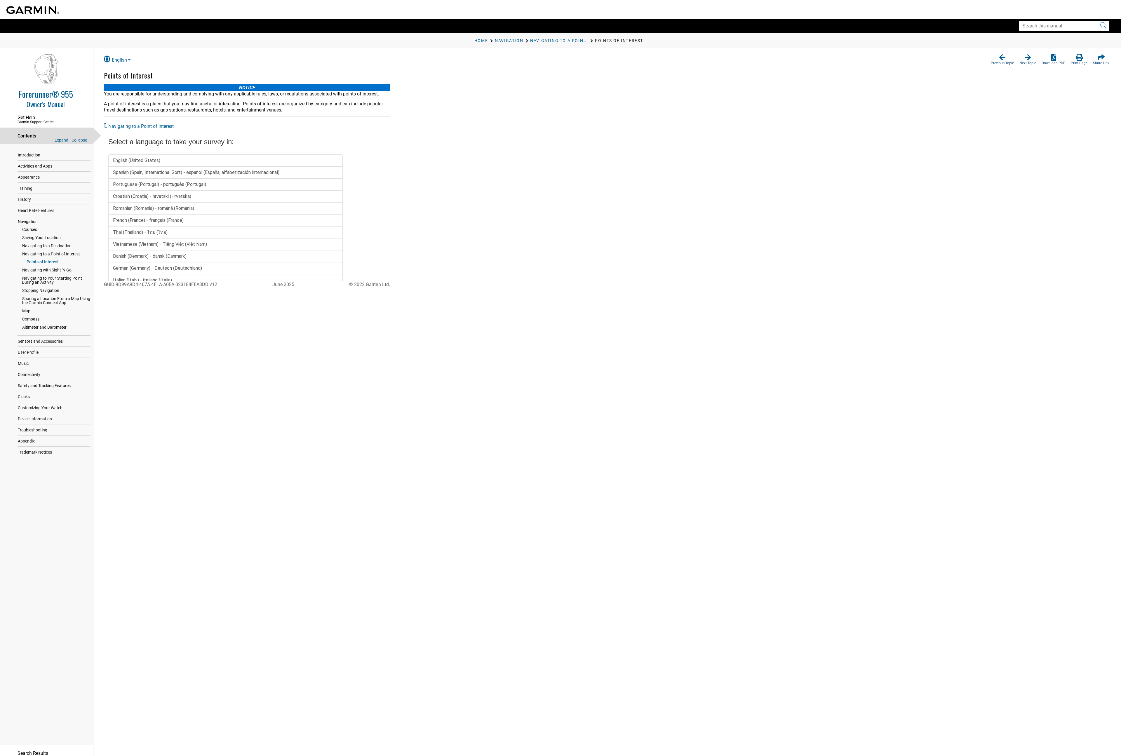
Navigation (28, 221)
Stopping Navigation (40, 290)
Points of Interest (43, 261)
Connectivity (29, 374)
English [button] (119, 60)
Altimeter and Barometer (44, 327)
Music (23, 363)
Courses (29, 229)
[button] (1002, 59)
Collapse (79, 140)
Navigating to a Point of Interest (51, 254)
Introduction (29, 155)
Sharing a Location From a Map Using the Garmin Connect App (56, 300)
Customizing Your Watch (40, 407)
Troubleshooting (32, 430)
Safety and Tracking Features (44, 385)
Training (25, 188)
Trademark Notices (35, 452)
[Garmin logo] (32, 10)
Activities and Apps (35, 166)
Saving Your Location (41, 237)
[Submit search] (1103, 26)
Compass (30, 319)
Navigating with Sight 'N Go (47, 270)
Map (26, 311)
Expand (61, 140)
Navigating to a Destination (47, 245)
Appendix (26, 441)
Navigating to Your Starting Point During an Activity (52, 280)
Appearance (29, 177)
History (24, 199)
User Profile (28, 352)
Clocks (24, 396)
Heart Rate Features (36, 210)
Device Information (35, 419)
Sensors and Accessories (40, 341)
